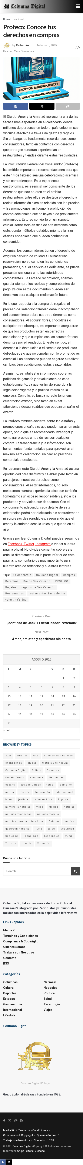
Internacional (64, 792)
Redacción (23, 45)
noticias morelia (48, 814)
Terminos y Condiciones (20, 936)
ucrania (27, 843)
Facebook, (16, 544)
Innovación (42, 792)
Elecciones (56, 777)
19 (30, 705)
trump (69, 836)
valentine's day (15, 599)
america (22, 755)
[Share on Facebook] (15, 106)
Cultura (36, 770)
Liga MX (63, 799)
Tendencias (51, 836)
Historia (25, 792)
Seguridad (67, 828)
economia (36, 777)
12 (30, 696)
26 (30, 714)
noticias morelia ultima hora (24, 821)
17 (8, 705)
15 (63, 696)
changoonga (13, 763)
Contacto (9, 958)
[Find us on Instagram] (15, 1120)
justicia (23, 799)
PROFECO (61, 581)
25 (19, 714)
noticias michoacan (18, 814)
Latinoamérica (43, 799)
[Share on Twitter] (41, 106)
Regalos (11, 587)
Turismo (10, 843)
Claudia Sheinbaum (55, 763)
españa (10, 784)
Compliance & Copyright (20, 941)
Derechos (12, 581)
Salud (48, 998)
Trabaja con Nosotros (18, 952)
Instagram (43, 544)
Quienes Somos (14, 947)
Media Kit (10, 930)
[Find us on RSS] (21, 1120)
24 (8, 714)
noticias (69, 807)
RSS (6, 963)
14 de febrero (22, 575)
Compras (69, 575)
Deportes (53, 770)
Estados (9, 998)
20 (41, 705)
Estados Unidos (30, 784)
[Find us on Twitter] (9, 1120)
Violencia (43, 843)
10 (8, 696)
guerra (9, 792)
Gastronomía (12, 1004)
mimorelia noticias (17, 807)
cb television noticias (58, 755)
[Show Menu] (78, 6)
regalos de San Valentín (37, 587)
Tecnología (30, 836)
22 (63, 705)
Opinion (54, 821)
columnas (10, 982)
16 (74, 696)
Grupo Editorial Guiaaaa (31, 1150)
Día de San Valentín (36, 581)
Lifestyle (9, 1015)
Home (6, 19)
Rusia (38, 828)
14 (52, 696)
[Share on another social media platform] (68, 106)
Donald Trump (14, 777)
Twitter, (30, 544)
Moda (39, 807)
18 (19, 705)
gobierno (66, 784)
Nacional (19, 19)
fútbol (50, 784)
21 (52, 705)
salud (51, 828)
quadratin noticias (17, 828)
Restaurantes (14, 593)
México (53, 807)
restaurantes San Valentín (47, 593)
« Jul (6, 730)
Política (49, 993)
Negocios (50, 987)
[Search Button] (75, 871)
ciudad (32, 763)
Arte (36, 755)
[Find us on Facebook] (4, 1120)
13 (41, 696)
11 (19, 696)
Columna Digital (47, 575)
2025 (8, 755)
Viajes (48, 1010)
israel (9, 799)
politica (69, 821)
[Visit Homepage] (24, 6)
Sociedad (11, 836)
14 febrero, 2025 (47, 45)
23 (74, 705)
